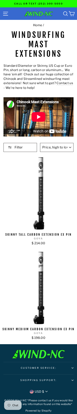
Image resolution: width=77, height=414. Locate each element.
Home (37, 25)
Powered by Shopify (38, 410)
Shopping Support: (38, 380)
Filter (18, 147)
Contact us (64, 83)
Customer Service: (38, 367)
